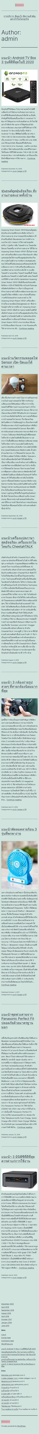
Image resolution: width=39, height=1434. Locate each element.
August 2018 (6, 1313)
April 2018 (5, 1316)
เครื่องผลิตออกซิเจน (8, 1397)
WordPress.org (7, 1344)
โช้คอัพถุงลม (5, 1406)
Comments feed (7, 1341)
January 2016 (6, 1323)
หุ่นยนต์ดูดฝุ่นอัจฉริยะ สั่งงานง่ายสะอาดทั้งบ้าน (17, 1352)
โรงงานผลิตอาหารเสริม (9, 1409)
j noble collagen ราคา (9, 1378)
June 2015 (5, 1326)
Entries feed (6, 1338)
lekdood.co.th (6, 1381)
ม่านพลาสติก (6, 1394)
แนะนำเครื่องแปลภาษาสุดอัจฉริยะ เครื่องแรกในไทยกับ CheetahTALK (18, 542)
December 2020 (7, 1304)
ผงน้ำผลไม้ (5, 1391)
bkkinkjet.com (6, 1375)
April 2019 (5, 1307)
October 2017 (6, 1319)
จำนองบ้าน (5, 1388)
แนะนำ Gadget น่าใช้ (19, 171)
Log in (3, 1335)
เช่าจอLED (5, 1400)
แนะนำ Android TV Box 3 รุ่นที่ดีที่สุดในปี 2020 (18, 1349)
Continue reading (26, 328)
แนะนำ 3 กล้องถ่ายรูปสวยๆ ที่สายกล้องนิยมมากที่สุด (19, 686)
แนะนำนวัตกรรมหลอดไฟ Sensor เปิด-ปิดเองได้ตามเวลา (19, 362)
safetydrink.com (7, 1384)
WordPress (21, 1426)
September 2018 (7, 1310)
